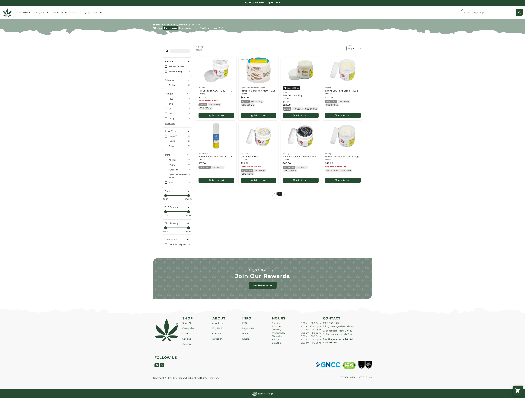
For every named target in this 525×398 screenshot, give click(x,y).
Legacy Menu (249, 328)
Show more (170, 123)
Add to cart (218, 115)
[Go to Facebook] (156, 365)
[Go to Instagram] (162, 365)
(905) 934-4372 (331, 323)
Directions (218, 339)
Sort (350, 45)
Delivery (186, 344)
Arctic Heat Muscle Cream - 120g (258, 90)
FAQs (245, 323)
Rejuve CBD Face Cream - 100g (341, 90)
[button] (167, 51)
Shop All (186, 323)
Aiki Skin (244, 153)
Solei (285, 92)
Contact (216, 333)
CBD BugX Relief (249, 156)
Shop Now (22, 12)
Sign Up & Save (262, 270)
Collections (58, 12)
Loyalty (86, 12)
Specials (74, 12)
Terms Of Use (364, 377)
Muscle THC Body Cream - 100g (342, 156)
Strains (186, 333)
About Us (217, 323)
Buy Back (217, 328)
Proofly (202, 87)
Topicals (184, 24)
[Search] (519, 12)
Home (156, 24)
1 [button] (279, 194)
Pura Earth (203, 153)
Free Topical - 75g (292, 95)
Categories (40, 12)
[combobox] (488, 12)
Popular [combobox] (352, 48)
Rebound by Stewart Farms (253, 87)
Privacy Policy (347, 377)
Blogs (245, 333)
